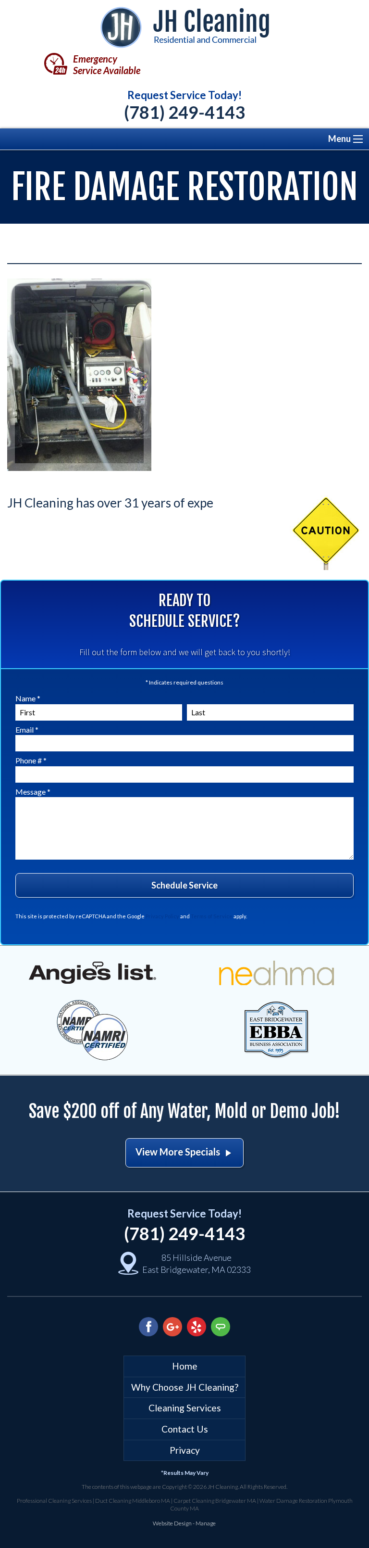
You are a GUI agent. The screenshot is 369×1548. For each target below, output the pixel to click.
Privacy (185, 1450)
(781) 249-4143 (184, 112)
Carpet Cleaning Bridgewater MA (214, 1500)
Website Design (172, 1523)
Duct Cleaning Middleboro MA (132, 1500)
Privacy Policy (162, 916)
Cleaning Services (184, 1407)
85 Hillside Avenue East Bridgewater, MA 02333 (196, 1263)
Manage (206, 1523)
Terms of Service (212, 916)
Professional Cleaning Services (54, 1500)
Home (184, 1365)
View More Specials (184, 1152)
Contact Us (184, 1428)
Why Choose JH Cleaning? (184, 1387)
